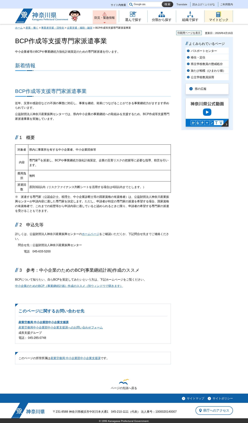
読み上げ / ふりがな (203, 4)
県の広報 (200, 88)
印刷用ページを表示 (189, 32)
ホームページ (90, 234)
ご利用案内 (226, 4)
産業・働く (32, 27)
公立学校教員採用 (202, 77)
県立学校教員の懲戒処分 (207, 64)
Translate (181, 4)
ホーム (19, 27)
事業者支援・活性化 (52, 27)
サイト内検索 (118, 4)
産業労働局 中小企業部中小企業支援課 (44, 322)
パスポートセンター (204, 50)
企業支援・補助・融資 (79, 27)
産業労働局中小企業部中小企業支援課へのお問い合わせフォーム (61, 327)
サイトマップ (195, 398)
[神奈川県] (28, 410)
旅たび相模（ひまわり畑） (208, 70)
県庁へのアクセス (216, 410)
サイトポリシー (223, 398)
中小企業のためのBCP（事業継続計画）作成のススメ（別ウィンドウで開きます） (69, 285)
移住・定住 (198, 57)
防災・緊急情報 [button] (104, 17)
